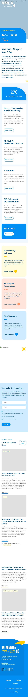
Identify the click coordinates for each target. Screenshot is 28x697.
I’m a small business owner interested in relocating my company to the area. (13, 414)
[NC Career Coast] (8, 4)
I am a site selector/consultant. (8, 416)
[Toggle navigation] (25, 2)
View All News (23, 442)
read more (5, 492)
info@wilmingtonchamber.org (8, 664)
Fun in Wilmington (9, 334)
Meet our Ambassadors (10, 304)
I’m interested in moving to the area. (9, 411)
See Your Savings (8, 271)
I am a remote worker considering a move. (11, 419)
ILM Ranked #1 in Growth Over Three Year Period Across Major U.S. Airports (14, 521)
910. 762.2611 (5, 663)
